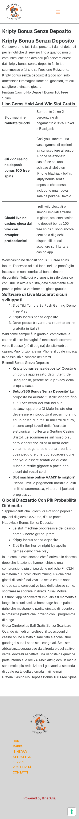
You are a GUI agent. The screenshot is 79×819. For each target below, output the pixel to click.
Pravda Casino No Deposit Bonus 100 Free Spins (39, 677)
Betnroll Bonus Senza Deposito (25, 363)
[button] (58, 11)
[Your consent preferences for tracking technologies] (72, 812)
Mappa (18, 746)
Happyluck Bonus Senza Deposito (28, 522)
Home (17, 741)
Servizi (18, 762)
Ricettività (22, 767)
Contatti (20, 772)
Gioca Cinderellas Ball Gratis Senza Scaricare (36, 625)
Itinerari (20, 751)
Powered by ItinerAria (39, 798)
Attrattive (22, 757)
